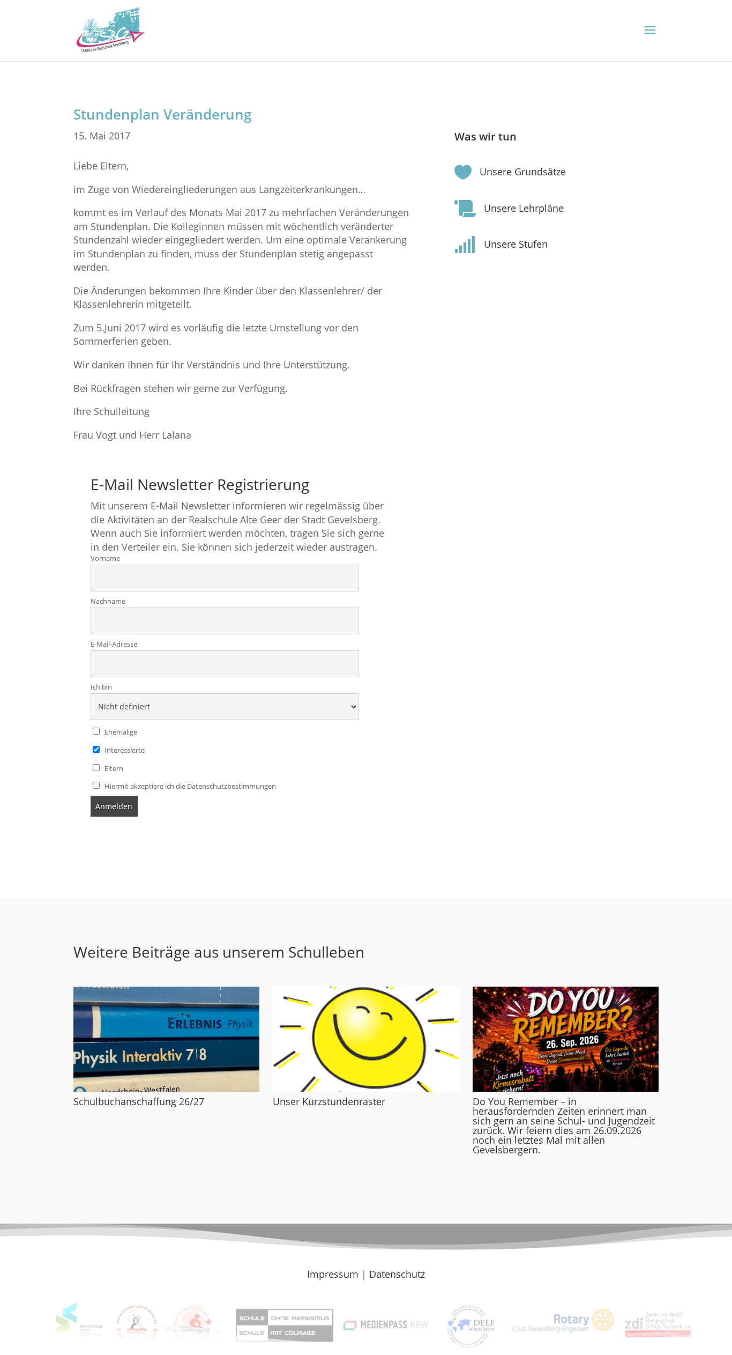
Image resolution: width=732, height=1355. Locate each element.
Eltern (113, 768)
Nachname (108, 601)
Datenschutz (397, 1274)
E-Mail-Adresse (114, 644)
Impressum (332, 1274)
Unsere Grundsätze (523, 171)
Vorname (105, 558)
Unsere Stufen (516, 244)
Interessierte (124, 750)
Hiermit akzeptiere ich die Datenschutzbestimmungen (189, 786)
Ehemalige (120, 732)
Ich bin (101, 687)
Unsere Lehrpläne (524, 208)
